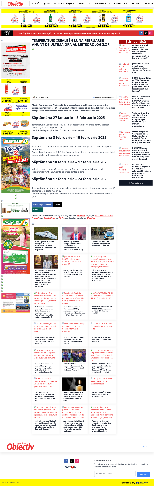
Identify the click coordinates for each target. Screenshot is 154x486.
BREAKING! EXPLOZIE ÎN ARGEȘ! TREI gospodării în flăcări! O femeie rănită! (102, 310)
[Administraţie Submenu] (74, 3)
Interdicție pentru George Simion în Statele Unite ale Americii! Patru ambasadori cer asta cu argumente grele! (141, 137)
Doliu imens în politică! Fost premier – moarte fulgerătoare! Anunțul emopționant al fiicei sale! (73, 396)
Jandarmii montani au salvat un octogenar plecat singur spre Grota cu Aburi (141, 68)
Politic (83, 3)
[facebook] (141, 33)
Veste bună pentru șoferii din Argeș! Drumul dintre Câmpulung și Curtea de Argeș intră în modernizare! (140, 119)
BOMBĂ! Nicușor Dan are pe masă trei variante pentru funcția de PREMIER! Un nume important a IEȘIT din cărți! (141, 153)
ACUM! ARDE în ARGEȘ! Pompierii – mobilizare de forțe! (101, 339)
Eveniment (101, 3)
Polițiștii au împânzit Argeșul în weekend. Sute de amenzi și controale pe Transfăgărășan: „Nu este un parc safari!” (44, 312)
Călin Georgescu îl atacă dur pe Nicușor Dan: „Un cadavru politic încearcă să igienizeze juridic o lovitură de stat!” (45, 425)
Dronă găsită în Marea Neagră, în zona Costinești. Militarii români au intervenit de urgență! (69, 33)
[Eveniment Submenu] (110, 3)
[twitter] (146, 33)
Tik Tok (62, 218)
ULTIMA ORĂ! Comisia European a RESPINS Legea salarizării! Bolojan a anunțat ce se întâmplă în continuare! (141, 171)
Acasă (35, 3)
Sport (135, 3)
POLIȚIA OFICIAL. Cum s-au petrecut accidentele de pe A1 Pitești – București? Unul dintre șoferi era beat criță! (102, 368)
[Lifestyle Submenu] (127, 3)
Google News (49, 218)
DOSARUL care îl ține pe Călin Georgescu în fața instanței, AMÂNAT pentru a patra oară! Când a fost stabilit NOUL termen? (141, 84)
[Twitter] (72, 461)
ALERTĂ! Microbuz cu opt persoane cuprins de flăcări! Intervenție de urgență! (73, 340)
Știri (47, 3)
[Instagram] (77, 461)
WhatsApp (90, 218)
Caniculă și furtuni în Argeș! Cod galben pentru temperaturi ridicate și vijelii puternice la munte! (44, 368)
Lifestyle (119, 3)
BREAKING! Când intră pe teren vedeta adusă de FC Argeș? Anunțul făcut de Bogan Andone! (74, 367)
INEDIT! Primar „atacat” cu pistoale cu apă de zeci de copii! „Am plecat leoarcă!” (45, 340)
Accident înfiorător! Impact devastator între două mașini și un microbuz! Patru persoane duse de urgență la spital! (102, 426)
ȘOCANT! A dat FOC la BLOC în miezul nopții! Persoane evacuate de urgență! (72, 273)
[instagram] (150, 33)
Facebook (81, 215)
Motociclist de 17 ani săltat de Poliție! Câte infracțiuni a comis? (101, 244)
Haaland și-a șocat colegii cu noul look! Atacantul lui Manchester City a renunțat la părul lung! (73, 246)
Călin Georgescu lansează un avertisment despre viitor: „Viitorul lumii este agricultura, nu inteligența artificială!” (102, 275)
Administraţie (63, 3)
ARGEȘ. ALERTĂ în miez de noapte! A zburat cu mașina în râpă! (101, 394)
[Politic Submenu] (90, 3)
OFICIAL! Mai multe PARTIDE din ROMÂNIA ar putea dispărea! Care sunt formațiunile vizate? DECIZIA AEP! (141, 102)
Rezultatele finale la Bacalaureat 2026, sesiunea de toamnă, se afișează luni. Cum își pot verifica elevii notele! (74, 311)
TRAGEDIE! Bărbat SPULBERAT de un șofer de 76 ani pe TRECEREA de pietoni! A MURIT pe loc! (45, 396)
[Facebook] (66, 461)
